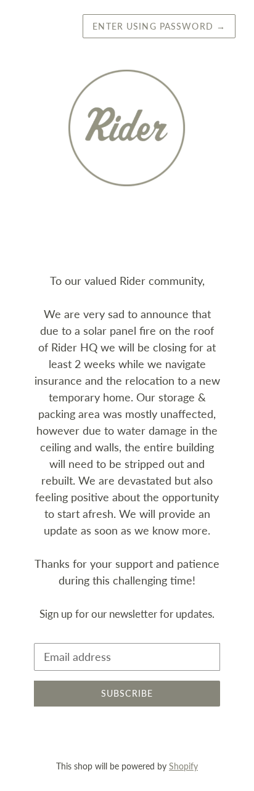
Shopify (183, 766)
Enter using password (159, 26)
